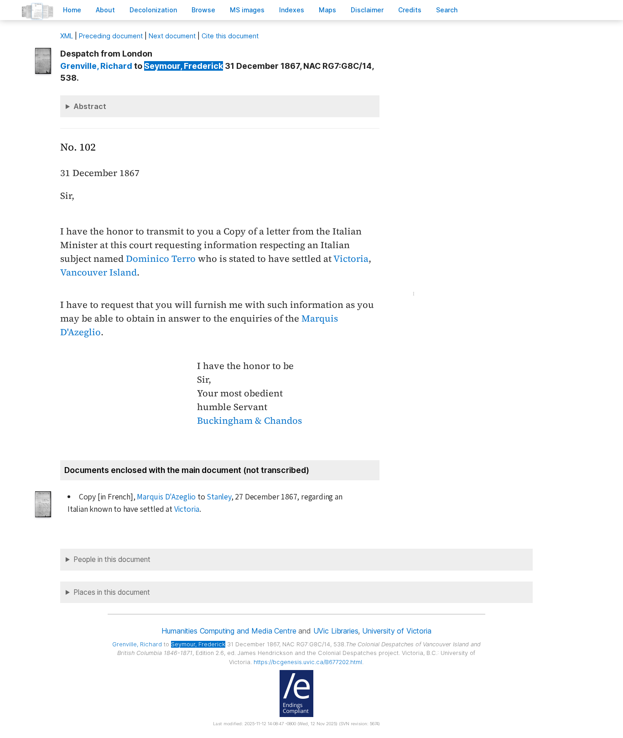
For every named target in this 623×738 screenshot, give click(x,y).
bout (105, 10)
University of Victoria (396, 630)
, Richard (96, 66)
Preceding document (111, 36)
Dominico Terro (161, 258)
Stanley (219, 497)
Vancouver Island (98, 272)
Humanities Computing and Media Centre (228, 630)
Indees (291, 10)
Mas (327, 10)
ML (66, 36)
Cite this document (230, 36)
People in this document (112, 559)
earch (447, 10)
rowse (203, 10)
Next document (172, 36)
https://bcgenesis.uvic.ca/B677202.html (308, 662)
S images (247, 10)
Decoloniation (153, 10)
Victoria (351, 258)
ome (72, 10)
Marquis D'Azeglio (166, 497)
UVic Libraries (335, 630)
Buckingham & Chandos (249, 420)
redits (409, 10)
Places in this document (111, 592)
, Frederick (183, 66)
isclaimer (367, 10)
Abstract (89, 106)
